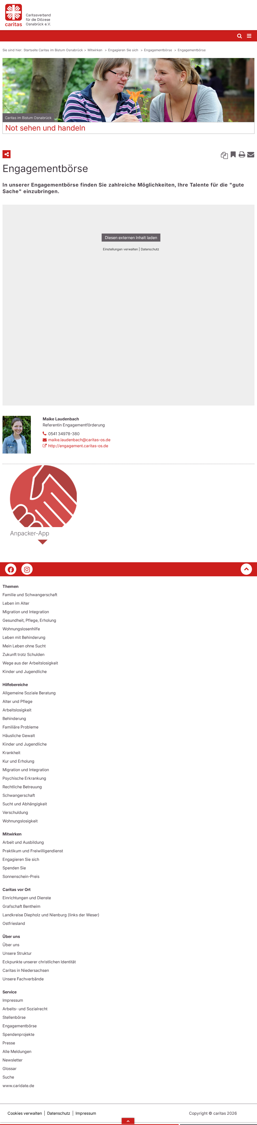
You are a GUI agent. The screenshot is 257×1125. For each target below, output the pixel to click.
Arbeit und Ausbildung (23, 842)
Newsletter (13, 1059)
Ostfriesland (14, 923)
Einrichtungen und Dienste (27, 897)
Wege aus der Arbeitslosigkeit (30, 662)
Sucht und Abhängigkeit (25, 803)
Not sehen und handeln (45, 127)
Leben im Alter (16, 603)
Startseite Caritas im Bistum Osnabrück (53, 50)
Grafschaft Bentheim (21, 906)
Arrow (128, 1121)
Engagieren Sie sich (123, 50)
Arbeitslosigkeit (17, 709)
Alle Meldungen (17, 1051)
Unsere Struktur (17, 953)
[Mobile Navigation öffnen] (249, 36)
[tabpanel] (128, 98)
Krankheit (11, 752)
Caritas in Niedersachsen (26, 970)
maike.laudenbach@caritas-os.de (79, 439)
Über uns (11, 944)
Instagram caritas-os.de (27, 569)
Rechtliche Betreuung (22, 786)
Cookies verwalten (25, 1113)
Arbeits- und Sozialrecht (25, 1008)
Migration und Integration (26, 611)
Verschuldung (15, 812)
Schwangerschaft (19, 795)
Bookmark (233, 154)
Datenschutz (58, 1113)
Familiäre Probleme (20, 726)
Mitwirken (95, 50)
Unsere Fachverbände (23, 978)
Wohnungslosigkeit (20, 820)
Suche (8, 1077)
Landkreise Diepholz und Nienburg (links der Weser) (51, 914)
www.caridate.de (18, 1085)
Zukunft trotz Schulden (23, 654)
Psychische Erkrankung (24, 778)
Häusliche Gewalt (19, 735)
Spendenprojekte (18, 1034)
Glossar (10, 1068)
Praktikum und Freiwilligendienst (33, 850)
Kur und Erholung (18, 761)
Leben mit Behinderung (24, 637)
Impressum (13, 1000)
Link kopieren (224, 154)
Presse (9, 1042)
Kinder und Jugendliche (25, 671)
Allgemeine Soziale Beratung (29, 692)
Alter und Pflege (17, 701)
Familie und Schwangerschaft (30, 594)
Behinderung (14, 718)
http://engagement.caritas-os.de (78, 445)
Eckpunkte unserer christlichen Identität (39, 961)
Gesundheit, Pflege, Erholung (29, 620)
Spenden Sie (14, 867)
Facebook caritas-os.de (10, 569)
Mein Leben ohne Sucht (24, 645)
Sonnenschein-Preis (21, 876)
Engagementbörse (158, 50)
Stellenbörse (14, 1017)
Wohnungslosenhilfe (21, 628)
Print (242, 154)
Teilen (7, 154)
